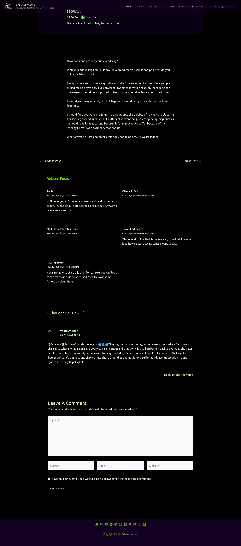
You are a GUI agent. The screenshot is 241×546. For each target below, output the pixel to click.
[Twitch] (101, 524)
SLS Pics (164, 7)
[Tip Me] (134, 524)
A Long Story (55, 262)
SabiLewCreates (25, 5)
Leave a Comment (71, 196)
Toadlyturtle (69, 331)
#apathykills (76, 362)
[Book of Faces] (125, 524)
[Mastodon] (115, 524)
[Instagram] (120, 524)
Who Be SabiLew (204, 7)
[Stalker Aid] (130, 524)
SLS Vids (153, 7)
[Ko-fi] (96, 524)
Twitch (51, 191)
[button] (137, 6)
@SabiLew (54, 344)
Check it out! (130, 191)
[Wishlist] (139, 524)
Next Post (193, 161)
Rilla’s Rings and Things (224, 7)
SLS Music (143, 7)
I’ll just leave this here (62, 229)
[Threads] (144, 524)
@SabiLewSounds (73, 344)
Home (122, 7)
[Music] (106, 524)
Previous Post (50, 161)
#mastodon (170, 357)
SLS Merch (175, 7)
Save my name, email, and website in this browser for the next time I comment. (101, 478)
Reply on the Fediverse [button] (178, 374)
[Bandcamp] (111, 524)
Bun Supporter (188, 7)
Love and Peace (132, 229)
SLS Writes (131, 7)
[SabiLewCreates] (8, 6)
